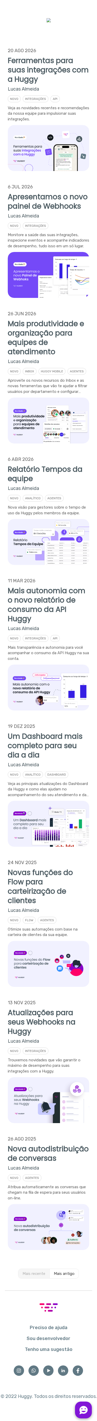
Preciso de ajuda (49, 1327)
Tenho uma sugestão (48, 1349)
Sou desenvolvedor (48, 1338)
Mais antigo (64, 1273)
